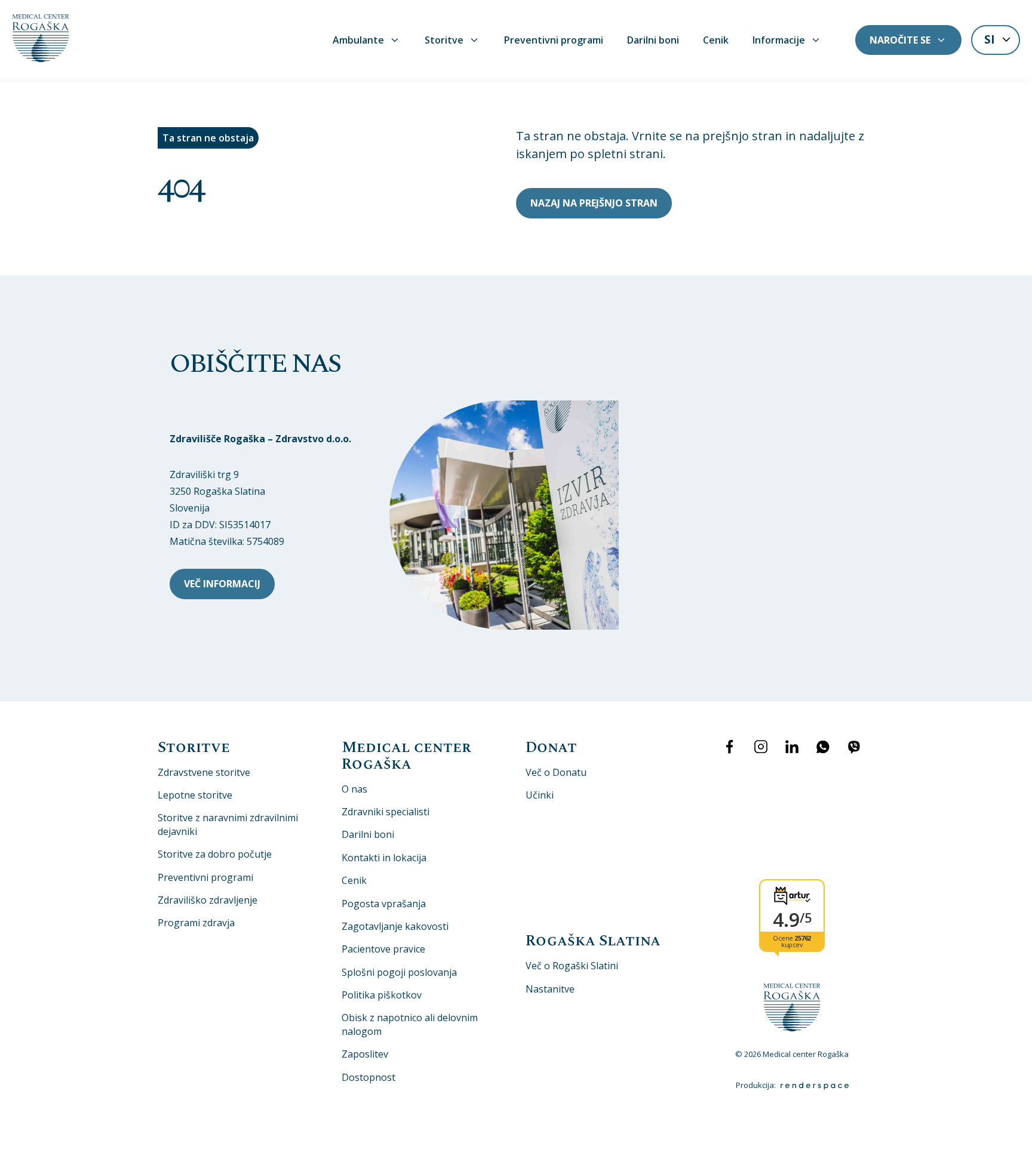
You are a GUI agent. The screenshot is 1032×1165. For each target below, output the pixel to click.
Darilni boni (653, 40)
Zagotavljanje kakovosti (395, 926)
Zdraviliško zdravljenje (207, 900)
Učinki (540, 795)
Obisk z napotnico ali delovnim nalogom (410, 1024)
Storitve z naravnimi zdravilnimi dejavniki (228, 824)
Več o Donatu (556, 772)
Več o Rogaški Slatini (572, 965)
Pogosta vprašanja (384, 903)
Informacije (778, 40)
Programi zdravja (196, 922)
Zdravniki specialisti (385, 811)
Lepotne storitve (195, 795)
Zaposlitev (365, 1054)
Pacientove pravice (383, 949)
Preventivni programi (553, 40)
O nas (354, 789)
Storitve (444, 40)
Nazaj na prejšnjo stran (594, 202)
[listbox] (995, 41)
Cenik (716, 40)
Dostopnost (368, 1077)
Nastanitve (550, 989)
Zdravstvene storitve (204, 772)
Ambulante (358, 40)
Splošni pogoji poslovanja (399, 972)
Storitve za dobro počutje (215, 854)
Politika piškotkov (382, 994)
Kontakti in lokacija (384, 857)
